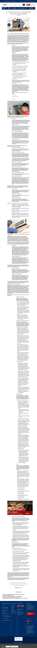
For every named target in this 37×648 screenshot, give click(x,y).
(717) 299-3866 (6, 618)
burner (22, 548)
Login (12, 608)
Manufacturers (24, 8)
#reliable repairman (22, 585)
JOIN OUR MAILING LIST (30, 613)
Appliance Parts (4, 8)
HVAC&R (19, 8)
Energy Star (19, 319)
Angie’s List (14, 94)
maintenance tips (22, 579)
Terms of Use (16, 642)
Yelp (13, 97)
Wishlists (13, 609)
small (11, 203)
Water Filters (9, 8)
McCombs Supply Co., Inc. (19, 40)
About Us (18, 1)
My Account (13, 605)
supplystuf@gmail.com (7, 620)
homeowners (24, 286)
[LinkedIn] (23, 606)
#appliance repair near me (22, 582)
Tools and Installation (31, 8)
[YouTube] (21, 606)
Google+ (14, 99)
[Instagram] (20, 606)
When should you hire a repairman (12, 234)
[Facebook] (15, 587)
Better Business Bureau (22, 142)
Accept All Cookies (14, 646)
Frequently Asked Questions (20, 614)
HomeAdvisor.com (15, 96)
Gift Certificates (14, 610)
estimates (13, 50)
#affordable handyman (14, 582)
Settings (3, 646)
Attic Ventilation (14, 8)
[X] (19, 587)
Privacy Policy (21, 642)
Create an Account (13, 607)
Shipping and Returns (21, 612)
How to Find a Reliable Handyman (18, 14)
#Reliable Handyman (15, 585)
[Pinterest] (21, 587)
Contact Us (21, 1)
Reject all (7, 646)
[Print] (18, 587)
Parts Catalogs (20, 611)
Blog (18, 610)
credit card (26, 153)
